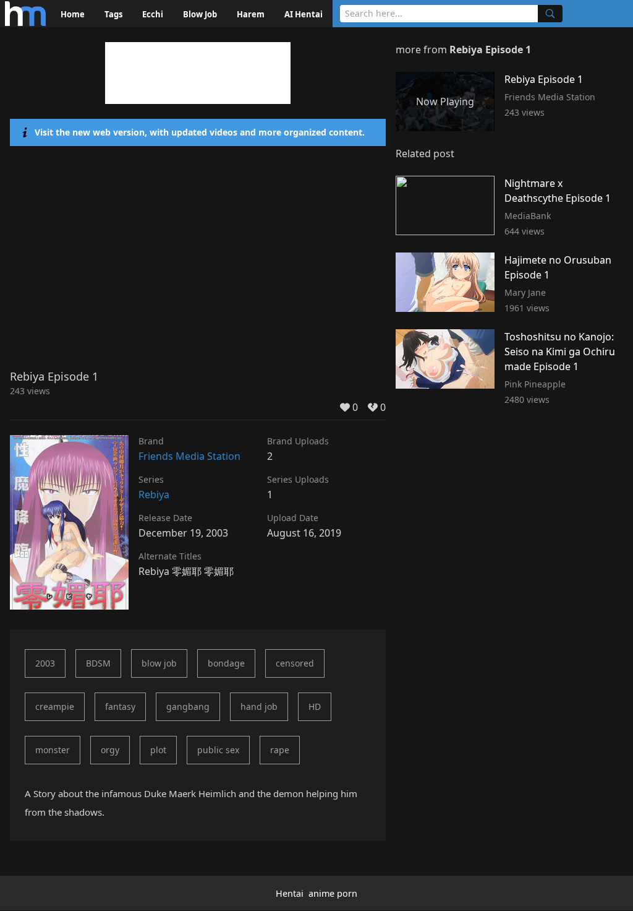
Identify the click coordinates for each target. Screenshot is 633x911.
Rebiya (153, 494)
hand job (259, 706)
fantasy (120, 706)
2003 (45, 663)
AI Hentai (303, 14)
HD (314, 706)
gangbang (188, 706)
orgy (110, 750)
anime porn (332, 893)
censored (295, 663)
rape (279, 750)
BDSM (98, 663)
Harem (251, 14)
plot (158, 750)
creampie (54, 706)
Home (73, 14)
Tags (113, 14)
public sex (218, 750)
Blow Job (200, 14)
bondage (226, 663)
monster (52, 750)
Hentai (290, 893)
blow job (159, 663)
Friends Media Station (189, 456)
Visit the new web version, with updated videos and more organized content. (200, 132)
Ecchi (152, 14)
